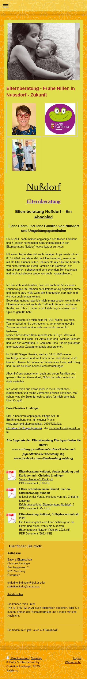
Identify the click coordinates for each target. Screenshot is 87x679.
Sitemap (36, 658)
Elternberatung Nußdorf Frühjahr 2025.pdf (44, 529)
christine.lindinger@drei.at (23, 582)
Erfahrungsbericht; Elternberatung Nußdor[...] (46, 504)
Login (77, 658)
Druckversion (19, 658)
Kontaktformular (41, 611)
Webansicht (73, 662)
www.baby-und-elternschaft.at (24, 423)
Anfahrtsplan (15, 594)
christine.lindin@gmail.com (23, 586)
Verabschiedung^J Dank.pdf (36, 479)
